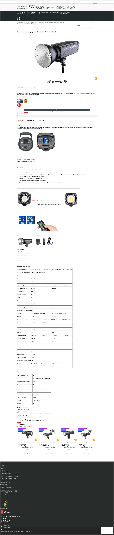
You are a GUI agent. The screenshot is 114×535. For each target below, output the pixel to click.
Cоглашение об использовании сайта (8, 478)
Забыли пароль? (94, 22)
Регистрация (106, 533)
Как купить (2, 470)
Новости (2, 475)
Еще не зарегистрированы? (87, 28)
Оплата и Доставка (4, 467)
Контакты (2, 465)
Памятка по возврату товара (6, 473)
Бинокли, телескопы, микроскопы (7, 487)
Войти (103, 533)
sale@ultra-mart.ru (32, 5)
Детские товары (3, 484)
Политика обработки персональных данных (9, 476)
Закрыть (26, 112)
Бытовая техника (3, 485)
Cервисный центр (4, 471)
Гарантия (2, 468)
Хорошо (18, 422)
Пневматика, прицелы (5, 482)
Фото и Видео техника (5, 481)
